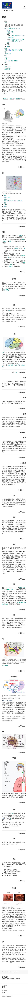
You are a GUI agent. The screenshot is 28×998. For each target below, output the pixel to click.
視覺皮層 (11, 479)
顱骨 (3, 127)
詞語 (17, 844)
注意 (23, 501)
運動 (7, 501)
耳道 (9, 659)
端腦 (8, 521)
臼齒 (5, 875)
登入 (10, 978)
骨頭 (24, 84)
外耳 (4, 659)
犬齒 (5, 871)
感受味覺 (10, 815)
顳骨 (8, 141)
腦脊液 (8, 32)
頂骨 (19, 158)
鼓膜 (12, 659)
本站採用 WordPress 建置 (7, 996)
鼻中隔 (11, 795)
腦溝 (18, 446)
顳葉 (3, 417)
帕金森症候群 (18, 41)
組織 (19, 862)
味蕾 (23, 817)
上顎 (15, 91)
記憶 (15, 403)
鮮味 (5, 817)
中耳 (18, 659)
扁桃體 (15, 61)
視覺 (8, 79)
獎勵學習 (23, 479)
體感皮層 (18, 472)
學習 (22, 468)
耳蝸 (18, 662)
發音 (11, 844)
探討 (14, 372)
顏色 (10, 50)
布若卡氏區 (7, 385)
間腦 (5, 204)
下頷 (9, 947)
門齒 (5, 870)
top (19, 167)
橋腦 (20, 211)
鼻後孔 (16, 797)
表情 (11, 961)
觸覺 (11, 842)
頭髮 (20, 951)
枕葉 (3, 441)
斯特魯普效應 (18, 50)
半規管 (24, 660)
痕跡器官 (14, 598)
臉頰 (19, 89)
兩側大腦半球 (15, 528)
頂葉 (3, 401)
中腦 (10, 211)
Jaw (11, 149)
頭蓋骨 (4, 80)
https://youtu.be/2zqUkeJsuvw (8, 698)
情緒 (14, 470)
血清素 (9, 28)
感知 (22, 954)
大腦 (8, 33)
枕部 (22, 91)
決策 (5, 470)
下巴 (13, 154)
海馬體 (5, 421)
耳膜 (15, 659)
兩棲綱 (20, 587)
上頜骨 (18, 24)
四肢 (5, 75)
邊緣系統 (17, 479)
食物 (14, 862)
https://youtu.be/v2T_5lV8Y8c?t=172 (9, 908)
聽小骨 (7, 86)
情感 (4, 481)
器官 (14, 842)
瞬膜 (6, 50)
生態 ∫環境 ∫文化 (8, 10)
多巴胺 (13, 28)
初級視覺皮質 (16, 448)
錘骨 (15, 86)
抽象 (9, 470)
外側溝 (10, 417)
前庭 (8, 662)
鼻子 (3, 960)
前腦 (12, 443)
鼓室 (10, 660)
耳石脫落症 (8, 53)
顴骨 (12, 24)
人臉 (3, 945)
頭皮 (12, 138)
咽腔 (20, 797)
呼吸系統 (7, 66)
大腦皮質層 (5, 466)
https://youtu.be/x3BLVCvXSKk (10, 826)
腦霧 (12, 41)
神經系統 (7, 70)
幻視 (8, 450)
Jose (14, 972)
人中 (15, 949)
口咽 (10, 818)
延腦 (9, 213)
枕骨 (9, 26)
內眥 (3, 600)
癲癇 (18, 426)
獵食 (14, 864)
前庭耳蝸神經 (16, 663)
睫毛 (5, 949)
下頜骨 (17, 129)
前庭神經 (22, 662)
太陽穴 (16, 141)
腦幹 (5, 206)
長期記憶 (12, 421)
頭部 (10, 136)
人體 (18, 972)
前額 (6, 24)
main (23, 99)
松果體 (5, 528)
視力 (20, 593)
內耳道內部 (9, 663)
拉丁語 (7, 352)
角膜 (18, 591)
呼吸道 (7, 57)
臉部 (15, 136)
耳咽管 (17, 660)
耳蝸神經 (4, 663)
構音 (5, 815)
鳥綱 (12, 589)
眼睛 (20, 958)
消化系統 (7, 68)
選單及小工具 (24, 7)
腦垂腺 (21, 526)
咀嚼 (21, 813)
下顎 (19, 91)
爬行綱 (8, 589)
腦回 (5, 446)
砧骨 (18, 86)
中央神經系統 (11, 568)
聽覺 (11, 79)
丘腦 (12, 32)
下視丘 (11, 524)
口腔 (6, 59)
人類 (3, 818)
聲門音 (17, 954)
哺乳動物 (19, 82)
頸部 (13, 947)
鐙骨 (22, 86)
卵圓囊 (11, 662)
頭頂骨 (15, 88)
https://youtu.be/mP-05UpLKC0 (8, 193)
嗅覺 (14, 79)
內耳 (21, 660)
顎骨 (9, 80)
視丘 (8, 524)
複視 (13, 50)
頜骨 (5, 82)
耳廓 (6, 659)
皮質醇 (18, 28)
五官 (19, 952)
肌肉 (16, 813)
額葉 (3, 381)
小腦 (5, 202)
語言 (12, 403)
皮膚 (14, 951)
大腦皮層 (8, 441)
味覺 (18, 79)
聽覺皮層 (9, 475)
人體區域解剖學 (8, 73)
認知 (16, 502)
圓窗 (15, 662)
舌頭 (6, 61)
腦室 (3, 235)
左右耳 (9, 960)
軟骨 (13, 793)
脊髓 (9, 215)
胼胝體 (12, 356)
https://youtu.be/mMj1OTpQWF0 (8, 125)
